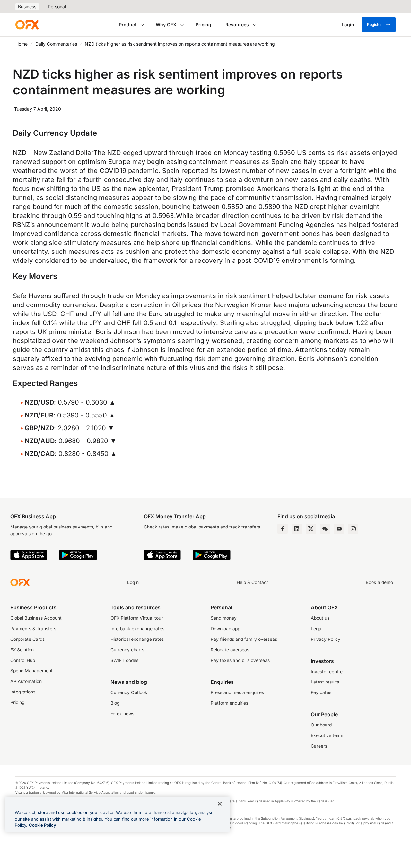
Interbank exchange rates (137, 628)
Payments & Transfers (33, 628)
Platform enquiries (229, 703)
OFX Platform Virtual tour (136, 618)
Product (127, 24)
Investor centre (327, 671)
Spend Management (31, 670)
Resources (237, 24)
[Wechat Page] (325, 529)
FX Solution (22, 649)
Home (21, 44)
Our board (321, 724)
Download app (225, 628)
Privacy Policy (325, 639)
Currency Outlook (128, 692)
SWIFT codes (124, 660)
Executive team (327, 735)
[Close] (220, 804)
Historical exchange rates (137, 639)
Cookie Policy (42, 825)
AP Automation (26, 681)
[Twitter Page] (311, 529)
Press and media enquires (237, 692)
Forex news (122, 713)
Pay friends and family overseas (244, 639)
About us (320, 618)
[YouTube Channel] (339, 529)
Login (133, 582)
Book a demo (379, 582)
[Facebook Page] (282, 529)
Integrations (22, 691)
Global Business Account (36, 618)
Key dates (321, 692)
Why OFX (166, 24)
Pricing (203, 24)
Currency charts (127, 649)
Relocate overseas (230, 649)
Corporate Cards (27, 639)
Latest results (325, 681)
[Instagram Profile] (353, 529)
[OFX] (27, 25)
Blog (115, 703)
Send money (224, 618)
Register (374, 24)
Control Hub (22, 660)
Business (27, 6)
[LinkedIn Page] (297, 529)
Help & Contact (252, 582)
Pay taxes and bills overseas (240, 660)
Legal (316, 628)
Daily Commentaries (56, 44)
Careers (319, 746)
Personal (57, 6)
